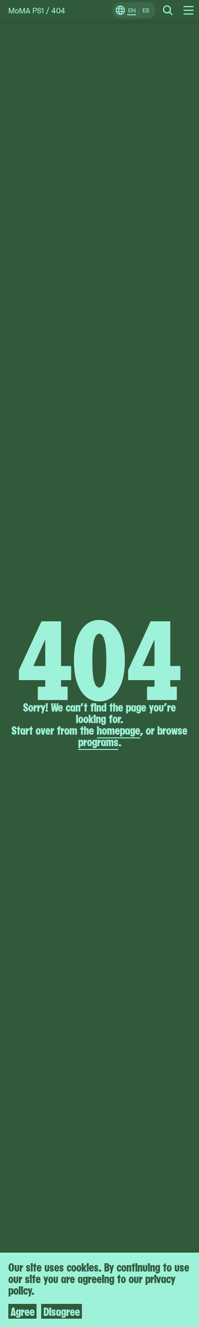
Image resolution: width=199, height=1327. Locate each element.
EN (132, 10)
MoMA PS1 (26, 10)
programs (98, 741)
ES (146, 10)
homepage (118, 729)
